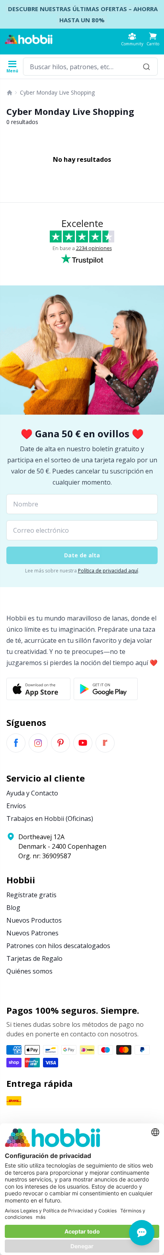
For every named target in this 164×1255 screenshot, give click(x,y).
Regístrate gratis (31, 894)
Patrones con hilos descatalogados (58, 945)
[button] (152, 39)
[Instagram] (38, 743)
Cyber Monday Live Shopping (57, 92)
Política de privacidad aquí (108, 570)
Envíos (16, 805)
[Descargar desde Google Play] (106, 689)
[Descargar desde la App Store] (38, 689)
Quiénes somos (29, 971)
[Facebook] (15, 743)
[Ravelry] (105, 743)
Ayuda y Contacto (32, 793)
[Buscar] (146, 66)
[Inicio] (9, 92)
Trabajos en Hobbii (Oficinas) (49, 818)
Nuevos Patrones (32, 933)
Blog (13, 907)
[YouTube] (82, 743)
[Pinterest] (60, 743)
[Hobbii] (29, 39)
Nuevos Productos (34, 920)
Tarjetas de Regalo (34, 958)
